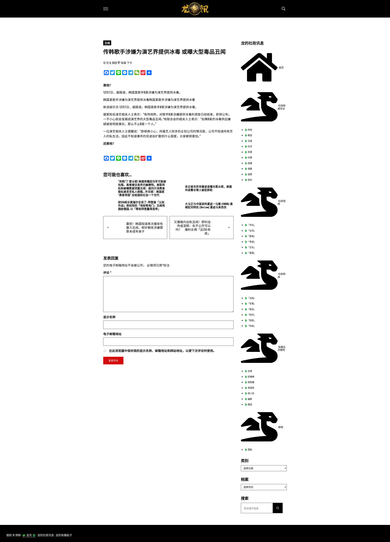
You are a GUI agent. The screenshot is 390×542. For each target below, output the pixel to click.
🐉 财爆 (248, 163)
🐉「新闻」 (250, 236)
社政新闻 (282, 275)
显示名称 (109, 316)
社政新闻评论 (282, 107)
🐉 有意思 (249, 387)
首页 (281, 67)
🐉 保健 (248, 168)
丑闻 (107, 43)
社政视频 (282, 202)
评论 (107, 272)
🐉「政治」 (250, 309)
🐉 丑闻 (248, 140)
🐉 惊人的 (249, 393)
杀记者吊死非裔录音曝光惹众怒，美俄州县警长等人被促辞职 (208, 188)
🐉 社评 (248, 146)
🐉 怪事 (248, 174)
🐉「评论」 (250, 224)
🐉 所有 (248, 129)
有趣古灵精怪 (282, 348)
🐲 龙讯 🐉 (29, 535)
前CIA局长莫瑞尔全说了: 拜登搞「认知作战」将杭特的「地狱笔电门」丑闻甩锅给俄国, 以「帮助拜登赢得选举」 (141, 205)
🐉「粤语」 (250, 241)
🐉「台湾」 (250, 230)
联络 (280, 427)
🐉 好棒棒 (249, 376)
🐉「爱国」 (250, 252)
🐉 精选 (248, 135)
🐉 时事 (248, 157)
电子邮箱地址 (112, 333)
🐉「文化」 (250, 247)
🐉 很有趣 (249, 382)
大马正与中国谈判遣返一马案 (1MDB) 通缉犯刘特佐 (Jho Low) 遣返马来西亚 (209, 205)
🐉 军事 (248, 152)
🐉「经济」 (250, 314)
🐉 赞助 (248, 449)
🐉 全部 (248, 370)
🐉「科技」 (250, 325)
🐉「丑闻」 (250, 298)
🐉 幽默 (248, 398)
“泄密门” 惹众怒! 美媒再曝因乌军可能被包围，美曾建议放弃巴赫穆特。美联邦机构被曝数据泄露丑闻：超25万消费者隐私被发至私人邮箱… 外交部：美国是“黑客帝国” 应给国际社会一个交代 (142, 188)
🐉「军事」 (250, 303)
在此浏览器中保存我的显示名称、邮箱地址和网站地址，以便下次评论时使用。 (162, 350)
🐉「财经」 (250, 320)
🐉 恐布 (248, 179)
